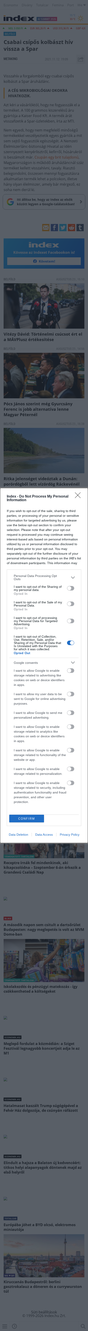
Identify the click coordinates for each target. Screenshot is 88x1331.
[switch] (70, 588)
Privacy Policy (69, 834)
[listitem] (44, 577)
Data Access (44, 834)
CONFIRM (26, 818)
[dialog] (44, 665)
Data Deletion (18, 834)
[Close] (79, 496)
